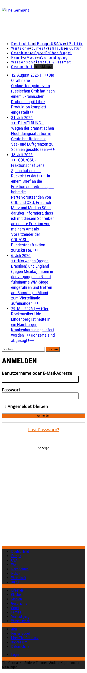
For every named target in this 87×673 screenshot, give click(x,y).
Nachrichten (20, 569)
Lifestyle (42, 48)
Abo (14, 629)
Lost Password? (43, 429)
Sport (39, 53)
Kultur (74, 48)
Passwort (11, 389)
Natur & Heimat (55, 62)
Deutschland (24, 43)
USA (14, 560)
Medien (33, 57)
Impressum (19, 642)
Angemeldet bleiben (27, 406)
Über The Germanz (25, 638)
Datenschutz (20, 646)
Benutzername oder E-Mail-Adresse (37, 373)
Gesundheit (22, 66)
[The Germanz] (39, 10)
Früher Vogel (58, 53)
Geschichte (22, 53)
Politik (76, 43)
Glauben (60, 48)
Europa (44, 43)
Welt (64, 43)
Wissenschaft (25, 62)
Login (15, 654)
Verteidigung (54, 57)
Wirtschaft (22, 48)
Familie (18, 57)
